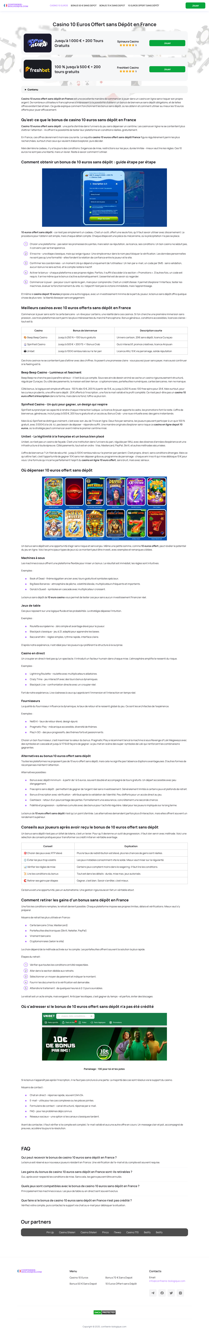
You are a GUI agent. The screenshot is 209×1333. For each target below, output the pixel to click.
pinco (105, 1232)
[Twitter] (171, 1293)
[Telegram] (153, 1293)
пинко (117, 1232)
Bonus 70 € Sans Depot (112, 5)
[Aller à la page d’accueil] (16, 5)
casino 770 (132, 1232)
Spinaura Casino (128, 41)
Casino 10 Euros (59, 5)
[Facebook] (162, 1293)
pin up (50, 1232)
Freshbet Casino (128, 67)
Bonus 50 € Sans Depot (84, 5)
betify (147, 1232)
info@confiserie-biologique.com (167, 1281)
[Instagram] (180, 1293)
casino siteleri (67, 1232)
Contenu (33, 89)
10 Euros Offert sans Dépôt (143, 5)
